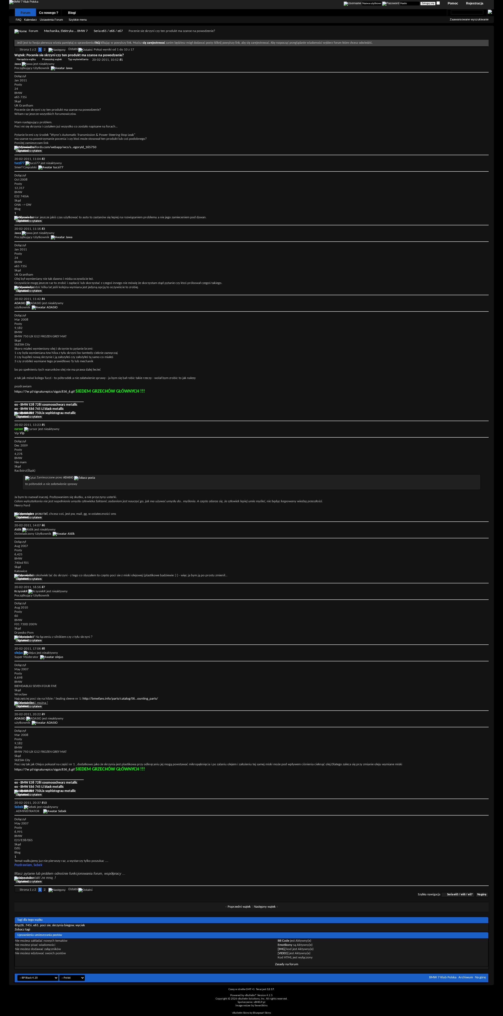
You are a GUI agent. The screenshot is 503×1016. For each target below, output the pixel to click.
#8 (43, 648)
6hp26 (19, 925)
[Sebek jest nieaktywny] (54, 811)
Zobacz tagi (22, 929)
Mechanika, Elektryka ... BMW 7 (66, 31)
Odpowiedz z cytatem (29, 151)
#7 (43, 587)
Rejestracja (474, 3)
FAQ (18, 19)
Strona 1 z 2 (28, 49)
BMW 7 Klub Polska (442, 977)
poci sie (45, 925)
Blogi (72, 13)
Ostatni (73, 49)
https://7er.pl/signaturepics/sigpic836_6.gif (44, 391)
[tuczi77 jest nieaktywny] (50, 167)
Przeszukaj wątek (52, 59)
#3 (43, 229)
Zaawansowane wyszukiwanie (469, 19)
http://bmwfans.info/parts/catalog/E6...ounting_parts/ (120, 698)
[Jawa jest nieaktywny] (61, 68)
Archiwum (465, 977)
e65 (36, 925)
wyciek (80, 925)
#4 (43, 299)
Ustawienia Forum (51, 19)
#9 (43, 714)
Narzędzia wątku (26, 59)
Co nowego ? (48, 13)
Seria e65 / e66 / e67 (108, 31)
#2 (43, 159)
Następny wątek (265, 906)
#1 (121, 60)
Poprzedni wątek (239, 906)
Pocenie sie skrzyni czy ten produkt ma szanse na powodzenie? (75, 55)
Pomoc (453, 3)
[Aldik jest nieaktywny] (64, 533)
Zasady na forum (286, 964)
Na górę (481, 894)
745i (28, 925)
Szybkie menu (78, 19)
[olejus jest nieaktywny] (51, 657)
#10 (44, 803)
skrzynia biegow (63, 925)
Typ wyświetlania (78, 59)
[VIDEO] (283, 953)
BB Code (283, 940)
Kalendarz (30, 19)
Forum (25, 13)
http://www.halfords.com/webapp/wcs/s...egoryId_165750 (55, 147)
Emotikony (285, 945)
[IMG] (282, 949)
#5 (43, 425)
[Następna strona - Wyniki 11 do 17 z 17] (57, 49)
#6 (43, 525)
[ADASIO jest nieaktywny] (45, 307)
